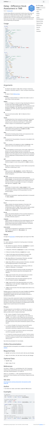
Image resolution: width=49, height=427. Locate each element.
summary (6, 404)
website (5, 347)
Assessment (12, 236)
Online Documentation (40, 18)
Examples (38, 31)
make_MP (6, 383)
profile (29, 381)
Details (38, 13)
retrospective (25, 381)
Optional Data (39, 23)
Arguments (39, 9)
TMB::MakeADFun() (17, 171)
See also (38, 27)
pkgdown (41, 424)
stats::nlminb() (9, 179)
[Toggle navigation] (43, 2)
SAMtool (6, 1)
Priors (37, 15)
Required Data (39, 21)
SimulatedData (25, 397)
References (39, 25)
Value (37, 11)
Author (38, 29)
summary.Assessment (16, 381)
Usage (37, 7)
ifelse (12, 46)
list (10, 37)
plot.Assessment (7, 381)
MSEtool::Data (16, 94)
